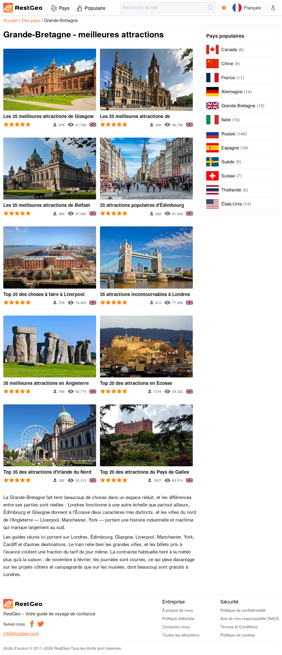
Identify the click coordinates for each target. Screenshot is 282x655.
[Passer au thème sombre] (223, 7)
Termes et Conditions (238, 626)
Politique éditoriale (178, 618)
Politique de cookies (237, 635)
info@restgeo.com (21, 633)
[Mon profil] (273, 7)
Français (252, 7)
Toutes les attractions (180, 635)
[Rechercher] (210, 7)
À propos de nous (177, 610)
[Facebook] (32, 624)
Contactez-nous (176, 626)
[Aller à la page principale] (23, 8)
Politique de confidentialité (243, 610)
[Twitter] (40, 624)
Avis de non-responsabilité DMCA (249, 618)
